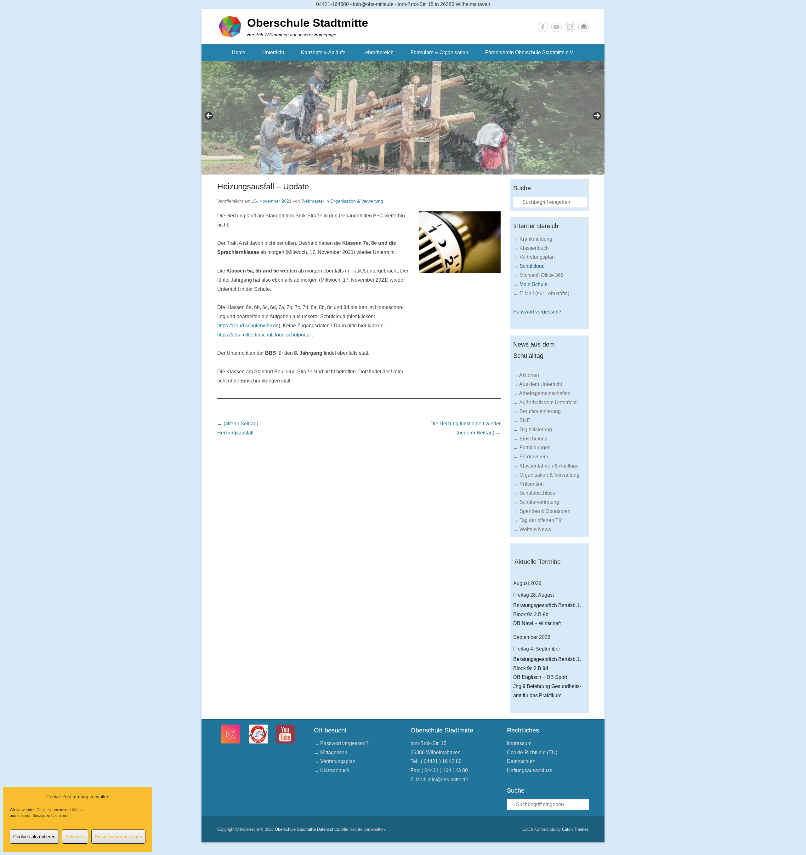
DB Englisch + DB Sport (540, 677)
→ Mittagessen (330, 752)
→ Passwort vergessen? (341, 743)
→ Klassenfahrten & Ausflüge (546, 465)
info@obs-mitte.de (448, 779)
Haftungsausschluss (529, 770)
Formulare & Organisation (439, 52)
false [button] (209, 116)
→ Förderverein (530, 456)
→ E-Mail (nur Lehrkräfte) (541, 293)
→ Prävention (528, 484)
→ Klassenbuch (531, 248)
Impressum (519, 743)
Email (583, 27)
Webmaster (312, 201)
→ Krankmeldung (532, 239)
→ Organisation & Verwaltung (546, 475)
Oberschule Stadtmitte (307, 22)
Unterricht (273, 52)
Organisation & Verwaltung (356, 201)
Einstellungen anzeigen (118, 836)
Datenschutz (521, 761)
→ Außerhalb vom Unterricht (544, 402)
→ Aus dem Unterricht (537, 384)
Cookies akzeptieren (34, 836)
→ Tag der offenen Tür (538, 520)
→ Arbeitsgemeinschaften (541, 393)
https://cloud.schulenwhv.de (248, 325)
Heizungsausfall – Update (263, 186)
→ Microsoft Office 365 (538, 275)
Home (238, 52)
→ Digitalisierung (532, 429)
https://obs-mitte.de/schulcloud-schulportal (264, 334)
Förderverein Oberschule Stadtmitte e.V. (529, 52)
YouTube (556, 27)
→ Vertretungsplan (534, 257)
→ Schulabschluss (534, 493)
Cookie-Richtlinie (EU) (532, 752)
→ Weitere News (532, 529)
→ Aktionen (526, 375)
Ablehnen (75, 836)
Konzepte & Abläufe (323, 52)
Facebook (543, 27)
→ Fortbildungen (532, 447)
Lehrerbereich (378, 52)
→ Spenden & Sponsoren (541, 511)
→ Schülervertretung (536, 502)
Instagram (570, 27)
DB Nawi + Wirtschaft (537, 623)
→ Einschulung (530, 438)
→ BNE (521, 420)
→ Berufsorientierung (537, 411)
